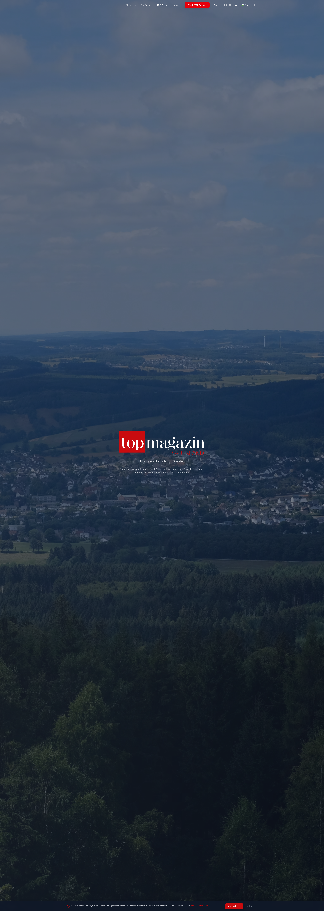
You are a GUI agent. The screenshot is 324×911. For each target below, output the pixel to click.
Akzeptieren (234, 906)
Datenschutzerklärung (200, 906)
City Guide (145, 5)
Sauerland (250, 5)
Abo (216, 5)
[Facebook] (225, 5)
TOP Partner (163, 5)
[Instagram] (229, 5)
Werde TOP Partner (197, 5)
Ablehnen (251, 906)
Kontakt (176, 5)
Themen (130, 5)
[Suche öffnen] (236, 5)
